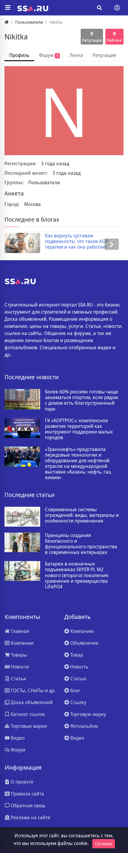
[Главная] (6, 22)
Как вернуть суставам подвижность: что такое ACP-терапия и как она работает (77, 241)
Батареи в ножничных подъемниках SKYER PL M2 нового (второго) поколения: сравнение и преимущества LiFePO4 (77, 575)
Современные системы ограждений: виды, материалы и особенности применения (82, 515)
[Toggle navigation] (117, 8)
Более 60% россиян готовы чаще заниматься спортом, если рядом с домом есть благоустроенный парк (81, 400)
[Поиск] (99, 7)
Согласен (103, 843)
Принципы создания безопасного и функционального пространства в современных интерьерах (81, 544)
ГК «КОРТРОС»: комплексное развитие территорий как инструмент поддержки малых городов (79, 429)
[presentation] (16, 244)
